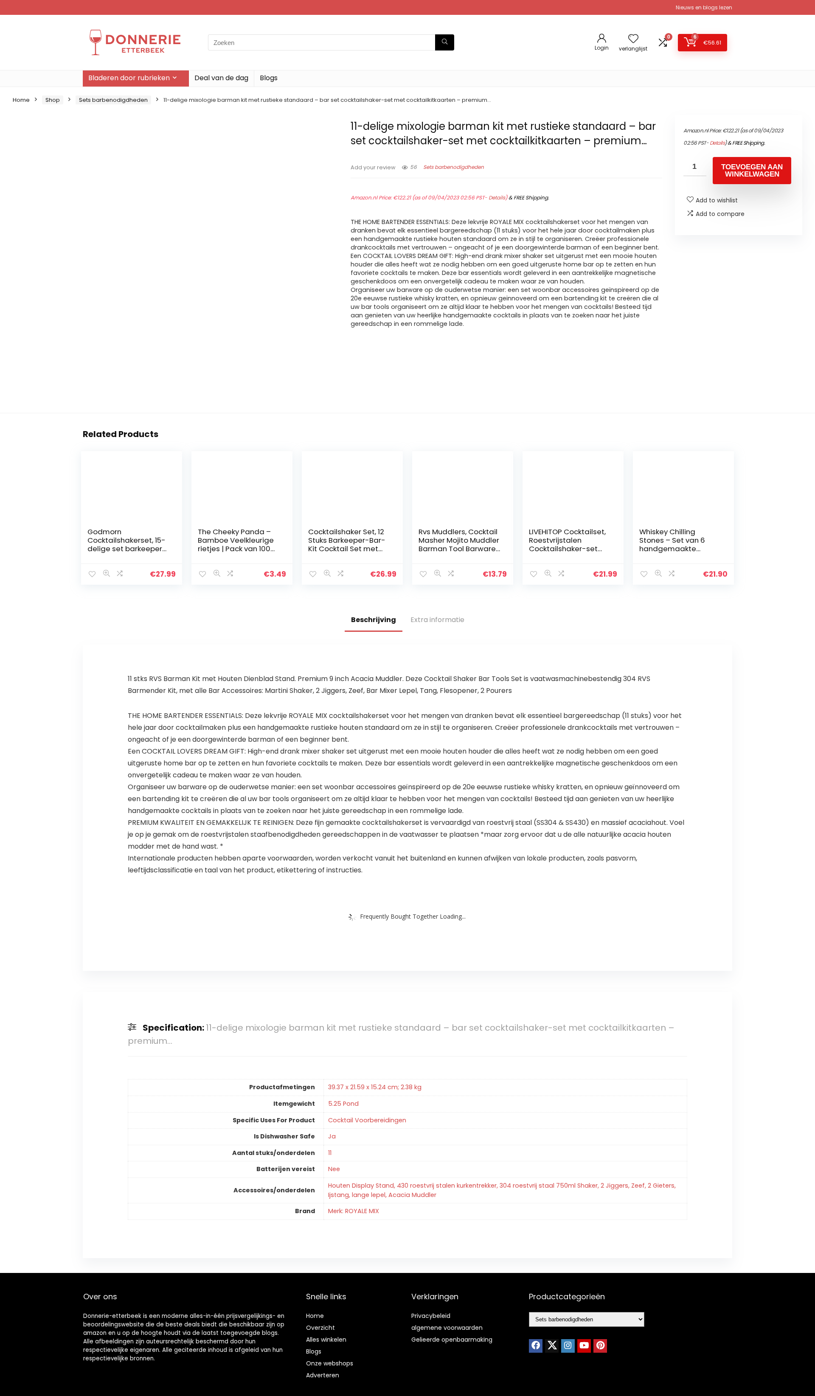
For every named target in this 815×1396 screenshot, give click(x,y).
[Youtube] (584, 1346)
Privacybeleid (430, 1316)
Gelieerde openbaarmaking (451, 1339)
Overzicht (320, 1327)
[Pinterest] (600, 1346)
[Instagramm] (568, 1346)
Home (21, 100)
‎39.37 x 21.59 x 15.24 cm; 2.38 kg (375, 1087)
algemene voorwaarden (447, 1327)
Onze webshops (329, 1363)
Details (497, 197)
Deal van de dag (221, 78)
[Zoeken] (444, 42)
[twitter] (552, 1346)
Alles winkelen (326, 1339)
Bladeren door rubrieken (129, 78)
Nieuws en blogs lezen (704, 7)
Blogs (269, 78)
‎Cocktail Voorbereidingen (367, 1120)
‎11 (330, 1153)
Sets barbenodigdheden (113, 100)
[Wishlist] (633, 39)
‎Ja (332, 1136)
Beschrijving (373, 620)
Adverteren (322, 1375)
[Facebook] (535, 1346)
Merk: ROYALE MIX (353, 1211)
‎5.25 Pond (343, 1103)
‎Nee (334, 1169)
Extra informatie (437, 620)
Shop (52, 100)
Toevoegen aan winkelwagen (752, 170)
